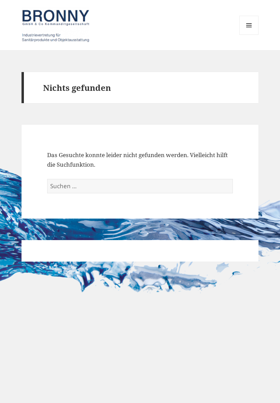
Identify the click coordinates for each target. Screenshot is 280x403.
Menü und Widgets (249, 34)
